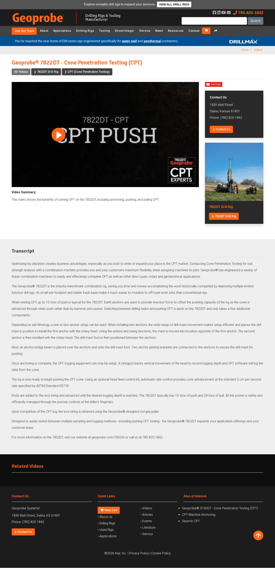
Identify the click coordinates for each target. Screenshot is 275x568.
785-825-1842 (250, 12)
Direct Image (124, 30)
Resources (176, 30)
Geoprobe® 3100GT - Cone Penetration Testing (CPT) (220, 508)
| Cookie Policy (160, 553)
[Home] (41, 25)
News (159, 30)
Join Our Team (24, 31)
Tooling (104, 30)
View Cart (110, 510)
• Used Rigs (106, 530)
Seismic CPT (191, 521)
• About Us (105, 517)
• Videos (146, 508)
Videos (258, 50)
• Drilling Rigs (106, 523)
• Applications (107, 536)
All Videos (21, 72)
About (44, 30)
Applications (62, 30)
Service (144, 30)
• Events (146, 521)
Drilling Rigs (85, 30)
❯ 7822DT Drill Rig (46, 72)
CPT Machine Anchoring (198, 515)
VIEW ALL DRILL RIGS (174, 4)
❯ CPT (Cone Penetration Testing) (87, 72)
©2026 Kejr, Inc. (115, 553)
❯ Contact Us (221, 129)
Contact (194, 30)
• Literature (148, 527)
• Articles (147, 515)
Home (244, 50)
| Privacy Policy (138, 553)
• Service (147, 534)
